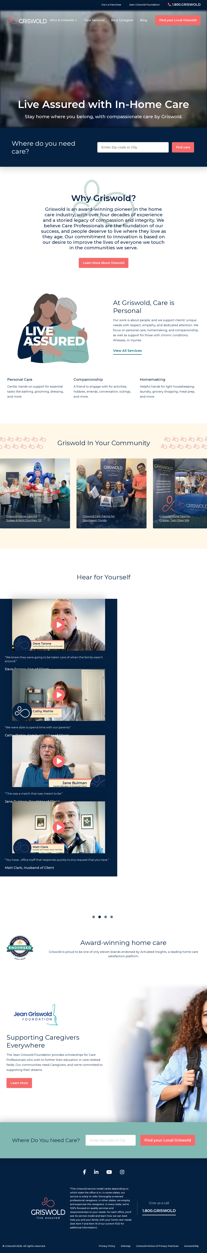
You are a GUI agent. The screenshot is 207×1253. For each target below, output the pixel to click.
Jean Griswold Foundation (144, 4)
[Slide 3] (111, 917)
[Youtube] (109, 1172)
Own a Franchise (111, 4)
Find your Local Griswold (177, 20)
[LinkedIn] (96, 1172)
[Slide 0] (93, 917)
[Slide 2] (105, 917)
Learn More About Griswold (103, 263)
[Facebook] (84, 1172)
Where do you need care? (43, 147)
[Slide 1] (99, 917)
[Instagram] (122, 1172)
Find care (183, 147)
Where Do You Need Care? (46, 1140)
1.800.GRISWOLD (186, 4)
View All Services (127, 351)
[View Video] (58, 625)
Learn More (19, 1083)
